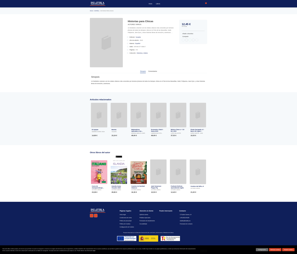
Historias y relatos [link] (142, 53)
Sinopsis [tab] (143, 71)
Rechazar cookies (275, 249)
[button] (205, 3)
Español (96, 10)
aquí (94, 250)
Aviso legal (123, 214)
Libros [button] (158, 4)
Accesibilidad (143, 224)
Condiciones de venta (126, 217)
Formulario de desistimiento (147, 220)
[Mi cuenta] (206, 3)
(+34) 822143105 (184, 217)
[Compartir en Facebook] (183, 40)
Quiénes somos (144, 214)
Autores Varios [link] (134, 24)
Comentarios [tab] (152, 71)
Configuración (262, 249)
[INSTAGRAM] (95, 215)
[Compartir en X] (186, 40)
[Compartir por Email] (193, 40)
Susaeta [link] (138, 37)
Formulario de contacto (186, 224)
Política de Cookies (125, 224)
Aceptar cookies (288, 249)
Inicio (91, 10)
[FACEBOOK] (91, 215)
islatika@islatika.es (185, 220)
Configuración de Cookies (127, 227)
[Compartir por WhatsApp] (190, 40)
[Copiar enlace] (196, 40)
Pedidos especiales (145, 217)
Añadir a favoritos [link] (187, 33)
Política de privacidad (125, 220)
